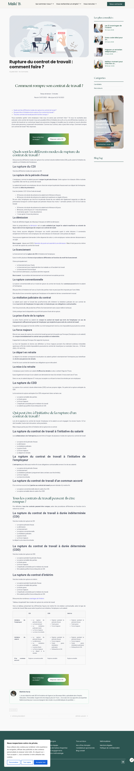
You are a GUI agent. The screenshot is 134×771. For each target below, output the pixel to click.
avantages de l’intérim (36, 598)
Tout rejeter (27, 762)
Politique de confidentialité (110, 748)
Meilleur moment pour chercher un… (114, 63)
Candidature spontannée (85, 748)
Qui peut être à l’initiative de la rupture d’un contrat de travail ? (34, 112)
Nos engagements (55, 751)
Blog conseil (80, 751)
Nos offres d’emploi (83, 745)
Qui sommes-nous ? (43, 4)
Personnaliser (13, 762)
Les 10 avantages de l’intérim (113, 27)
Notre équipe (53, 745)
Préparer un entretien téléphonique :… (113, 51)
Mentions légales (106, 745)
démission (33, 225)
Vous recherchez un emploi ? (67, 4)
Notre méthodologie (56, 753)
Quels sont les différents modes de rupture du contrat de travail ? (35, 110)
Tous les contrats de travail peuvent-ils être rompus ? (31, 114)
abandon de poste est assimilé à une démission (50, 243)
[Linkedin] (123, 762)
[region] (27, 753)
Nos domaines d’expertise (58, 748)
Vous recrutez (89, 4)
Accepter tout (40, 762)
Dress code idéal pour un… (114, 38)
